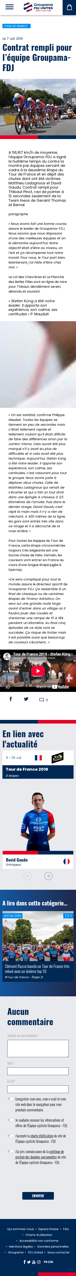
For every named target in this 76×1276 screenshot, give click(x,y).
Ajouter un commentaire (22, 1035)
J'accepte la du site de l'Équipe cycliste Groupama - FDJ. (40, 1138)
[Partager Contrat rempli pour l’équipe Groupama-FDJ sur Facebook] (15, 699)
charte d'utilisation (41, 1135)
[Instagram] (38, 1261)
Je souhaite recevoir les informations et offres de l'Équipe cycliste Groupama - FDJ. (41, 1122)
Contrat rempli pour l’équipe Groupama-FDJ (37, 57)
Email (11, 1081)
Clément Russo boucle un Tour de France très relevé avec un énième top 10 (37, 968)
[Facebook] (24, 1261)
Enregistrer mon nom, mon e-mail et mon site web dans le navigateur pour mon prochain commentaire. (40, 1104)
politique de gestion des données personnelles (39, 1154)
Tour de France (15, 26)
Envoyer (38, 1195)
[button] (48, 876)
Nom (10, 1063)
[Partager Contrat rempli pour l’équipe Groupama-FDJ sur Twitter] (30, 699)
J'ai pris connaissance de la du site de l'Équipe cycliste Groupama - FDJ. (40, 1157)
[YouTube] (33, 1261)
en (51, 1262)
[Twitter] (28, 1261)
